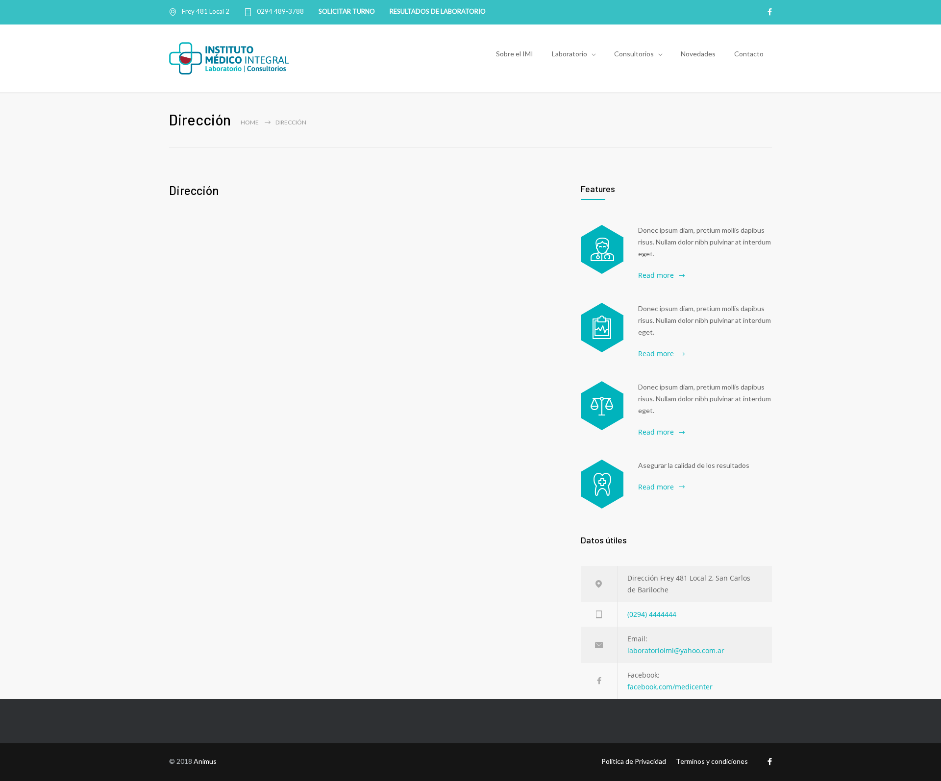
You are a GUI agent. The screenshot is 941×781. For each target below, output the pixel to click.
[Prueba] (602, 484)
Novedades (698, 53)
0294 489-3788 (280, 11)
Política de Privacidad (633, 761)
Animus (205, 761)
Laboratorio (569, 53)
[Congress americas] (602, 327)
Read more (656, 275)
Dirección (194, 190)
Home (250, 122)
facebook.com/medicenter (670, 686)
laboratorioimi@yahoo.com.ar (675, 650)
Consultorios (634, 53)
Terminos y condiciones (712, 761)
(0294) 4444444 (651, 614)
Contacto (749, 53)
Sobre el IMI (514, 53)
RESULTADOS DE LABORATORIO (438, 11)
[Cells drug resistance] (602, 249)
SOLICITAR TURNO (347, 11)
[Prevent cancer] (602, 405)
